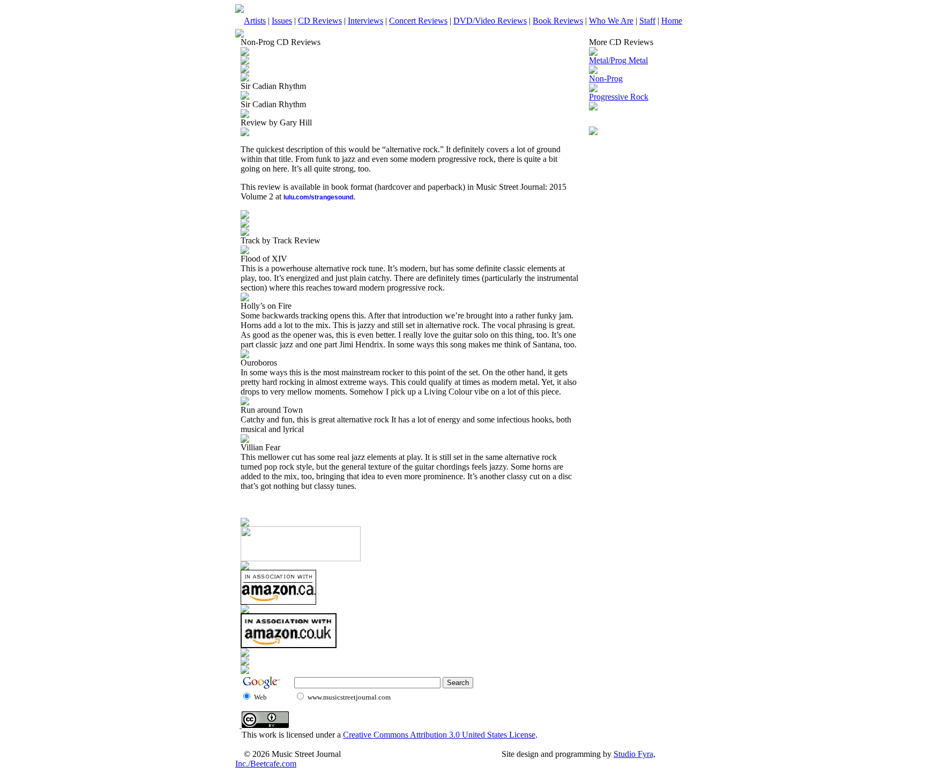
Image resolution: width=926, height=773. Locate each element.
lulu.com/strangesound (318, 197)
